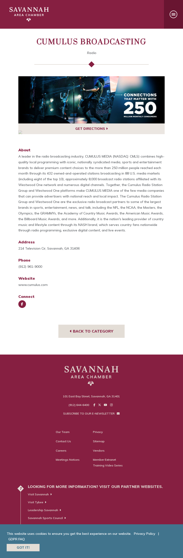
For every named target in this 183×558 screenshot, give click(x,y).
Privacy (98, 432)
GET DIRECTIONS (90, 128)
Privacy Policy (144, 533)
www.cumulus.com (33, 285)
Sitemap (99, 441)
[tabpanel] (91, 100)
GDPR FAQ (16, 539)
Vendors (99, 450)
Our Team (63, 432)
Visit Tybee (35, 502)
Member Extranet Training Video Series (108, 462)
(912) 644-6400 (79, 405)
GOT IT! (23, 547)
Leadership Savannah (43, 510)
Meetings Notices (68, 459)
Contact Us (63, 441)
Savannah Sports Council (45, 518)
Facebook (22, 304)
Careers (61, 450)
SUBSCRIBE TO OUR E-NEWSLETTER (89, 413)
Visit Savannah (38, 494)
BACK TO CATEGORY (92, 331)
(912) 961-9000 (30, 266)
